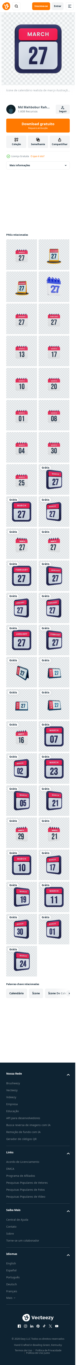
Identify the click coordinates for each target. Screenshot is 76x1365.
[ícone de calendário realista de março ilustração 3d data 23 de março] (21, 1314)
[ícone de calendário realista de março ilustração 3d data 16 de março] (21, 1218)
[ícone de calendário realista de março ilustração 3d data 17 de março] (21, 479)
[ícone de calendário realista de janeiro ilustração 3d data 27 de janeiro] (21, 383)
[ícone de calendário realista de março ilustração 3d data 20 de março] (21, 543)
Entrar (57, 6)
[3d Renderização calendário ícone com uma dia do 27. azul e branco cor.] (21, 351)
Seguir (63, 111)
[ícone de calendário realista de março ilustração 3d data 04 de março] (21, 640)
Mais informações (20, 165)
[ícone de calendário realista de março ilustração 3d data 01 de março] (21, 576)
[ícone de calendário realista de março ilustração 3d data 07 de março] (21, 1250)
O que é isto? (37, 156)
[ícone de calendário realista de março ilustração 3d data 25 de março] (21, 704)
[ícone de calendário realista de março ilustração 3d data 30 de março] (21, 672)
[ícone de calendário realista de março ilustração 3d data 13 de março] (21, 447)
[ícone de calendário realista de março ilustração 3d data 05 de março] (21, 1346)
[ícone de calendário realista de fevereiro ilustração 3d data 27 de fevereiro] (21, 415)
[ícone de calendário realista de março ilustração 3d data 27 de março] (21, 254)
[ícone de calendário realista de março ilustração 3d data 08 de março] (21, 608)
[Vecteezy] (6, 6)
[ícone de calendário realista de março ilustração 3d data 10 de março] (21, 511)
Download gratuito (38, 126)
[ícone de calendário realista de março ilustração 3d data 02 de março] (21, 1282)
